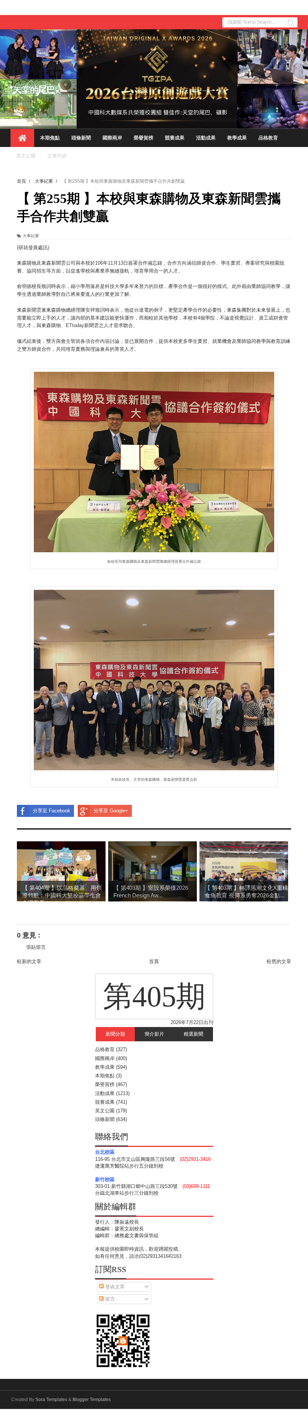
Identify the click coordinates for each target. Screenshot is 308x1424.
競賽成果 (174, 138)
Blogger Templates (91, 1399)
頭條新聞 (81, 138)
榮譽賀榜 (143, 138)
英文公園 (26, 156)
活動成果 (206, 138)
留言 (109, 1299)
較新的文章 (29, 961)
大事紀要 (31, 235)
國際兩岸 (112, 138)
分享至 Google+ (111, 810)
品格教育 (268, 138)
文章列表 (57, 156)
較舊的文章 (279, 961)
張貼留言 (36, 947)
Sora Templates (51, 1399)
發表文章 (114, 1286)
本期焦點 (50, 138)
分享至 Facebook (51, 810)
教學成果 (237, 138)
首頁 (154, 961)
